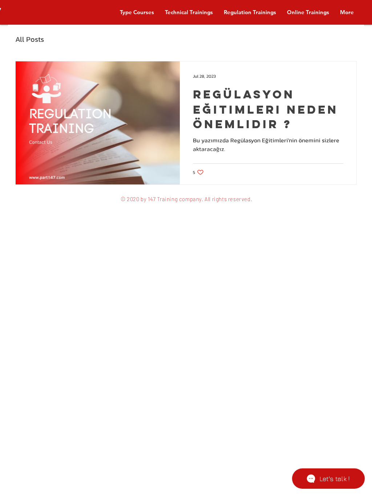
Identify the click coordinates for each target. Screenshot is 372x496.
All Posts (29, 39)
